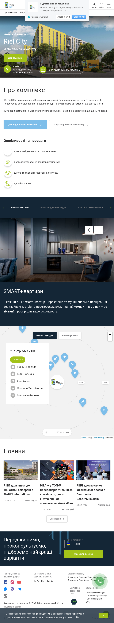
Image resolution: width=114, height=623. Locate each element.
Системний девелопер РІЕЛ (75, 591)
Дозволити (79, 16)
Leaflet (83, 437)
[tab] (20, 208)
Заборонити (63, 16)
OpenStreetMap (98, 437)
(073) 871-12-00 (43, 580)
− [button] (110, 339)
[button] (17, 360)
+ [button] (110, 334)
